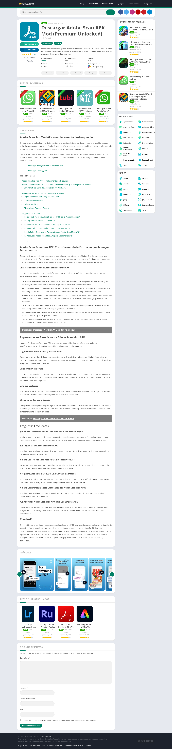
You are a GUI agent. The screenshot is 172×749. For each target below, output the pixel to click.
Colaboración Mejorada (33, 200)
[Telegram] (149, 12)
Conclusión (26, 241)
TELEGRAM (31, 50)
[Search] (110, 12)
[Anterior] (19, 574)
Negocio (58, 43)
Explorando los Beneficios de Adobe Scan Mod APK (43, 193)
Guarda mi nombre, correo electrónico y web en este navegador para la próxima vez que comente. (59, 720)
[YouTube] (138, 12)
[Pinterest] (143, 12)
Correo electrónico (27, 698)
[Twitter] (126, 12)
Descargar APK (31, 44)
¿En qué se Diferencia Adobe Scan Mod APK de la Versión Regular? (52, 217)
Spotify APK (93, 4)
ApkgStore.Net (47, 736)
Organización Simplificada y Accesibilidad (41, 196)
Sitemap (88, 746)
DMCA (80, 746)
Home (50, 23)
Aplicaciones (134, 4)
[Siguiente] (112, 574)
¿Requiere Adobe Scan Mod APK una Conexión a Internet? (48, 228)
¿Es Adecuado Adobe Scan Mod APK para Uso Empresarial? (48, 236)
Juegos (121, 4)
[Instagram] (132, 12)
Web (21, 709)
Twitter (63, 73)
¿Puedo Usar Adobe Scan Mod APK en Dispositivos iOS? (47, 224)
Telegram (92, 73)
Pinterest (78, 73)
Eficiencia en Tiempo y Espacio (36, 208)
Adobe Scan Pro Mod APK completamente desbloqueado (45, 181)
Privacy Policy (35, 746)
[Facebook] (120, 12)
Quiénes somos (48, 746)
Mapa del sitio (23, 746)
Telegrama (148, 4)
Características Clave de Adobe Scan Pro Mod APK (45, 188)
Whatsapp (106, 73)
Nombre (23, 688)
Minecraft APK (107, 4)
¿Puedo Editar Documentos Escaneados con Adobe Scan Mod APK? (52, 232)
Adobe (43, 60)
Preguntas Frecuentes (31, 213)
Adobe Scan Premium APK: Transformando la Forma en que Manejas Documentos (56, 184)
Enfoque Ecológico (31, 204)
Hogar (82, 4)
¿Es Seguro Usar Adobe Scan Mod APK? (40, 220)
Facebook (49, 73)
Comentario (25, 658)
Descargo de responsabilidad (66, 746)
